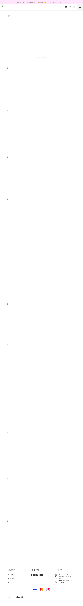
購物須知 (11, 578)
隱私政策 (11, 582)
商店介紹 (11, 575)
